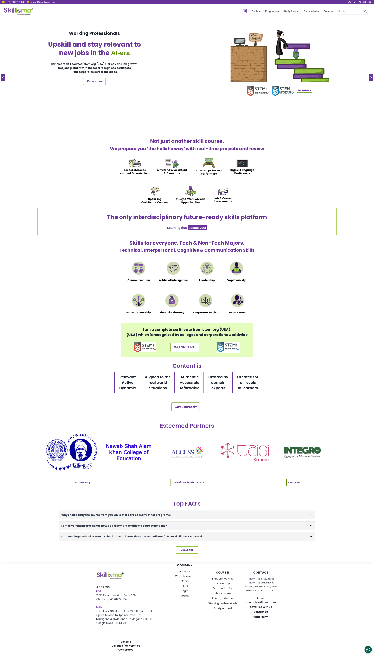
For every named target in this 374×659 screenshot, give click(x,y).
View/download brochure (189, 482)
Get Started (184, 347)
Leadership (223, 583)
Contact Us (261, 612)
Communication (222, 588)
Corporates (125, 649)
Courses (328, 11)
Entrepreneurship (222, 578)
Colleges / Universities (125, 645)
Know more (94, 93)
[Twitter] (354, 2)
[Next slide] (371, 77)
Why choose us (184, 576)
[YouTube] (369, 2)
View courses (223, 593)
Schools (126, 642)
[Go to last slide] (3, 77)
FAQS (185, 586)
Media (185, 581)
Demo (185, 596)
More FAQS (187, 550)
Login (184, 591)
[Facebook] (349, 2)
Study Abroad (291, 11)
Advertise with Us (261, 607)
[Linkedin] (359, 2)
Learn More (304, 118)
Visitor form (260, 617)
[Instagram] (364, 2)
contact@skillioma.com (261, 602)
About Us (184, 571)
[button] (82, 482)
